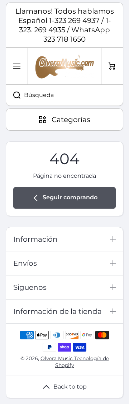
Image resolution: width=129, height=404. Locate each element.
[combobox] (64, 95)
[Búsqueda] (13, 95)
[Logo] (64, 66)
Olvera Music (57, 358)
